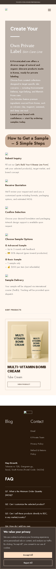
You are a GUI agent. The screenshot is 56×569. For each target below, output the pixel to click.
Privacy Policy (37, 443)
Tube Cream (14, 377)
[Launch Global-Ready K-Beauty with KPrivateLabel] (8, 9)
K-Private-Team (37, 437)
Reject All (28, 562)
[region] (28, 548)
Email (33, 431)
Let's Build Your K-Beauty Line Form (32, 164)
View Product (24, 384)
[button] (49, 10)
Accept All (28, 555)
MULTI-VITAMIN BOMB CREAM (26, 369)
